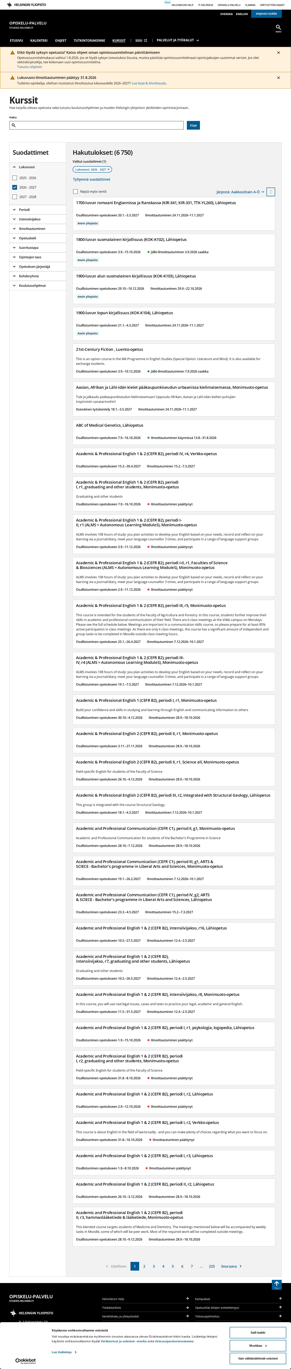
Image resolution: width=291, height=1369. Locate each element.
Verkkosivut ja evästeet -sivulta (123, 1341)
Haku (13, 117)
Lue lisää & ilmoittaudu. (149, 83)
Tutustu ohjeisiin (29, 67)
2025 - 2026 (27, 178)
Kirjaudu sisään (266, 13)
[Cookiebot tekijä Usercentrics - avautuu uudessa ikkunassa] (25, 1361)
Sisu (141, 40)
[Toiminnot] (270, 192)
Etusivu (16, 40)
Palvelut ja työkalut (175, 40)
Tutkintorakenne (89, 40)
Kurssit (119, 40)
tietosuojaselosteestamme (174, 1341)
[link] (134, 1266)
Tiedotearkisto (111, 1308)
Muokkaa (255, 1345)
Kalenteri (39, 40)
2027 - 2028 (27, 197)
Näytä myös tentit (93, 191)
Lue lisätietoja (61, 1352)
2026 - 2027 (27, 187)
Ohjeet (60, 40)
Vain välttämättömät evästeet (258, 1358)
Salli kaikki (258, 1332)
